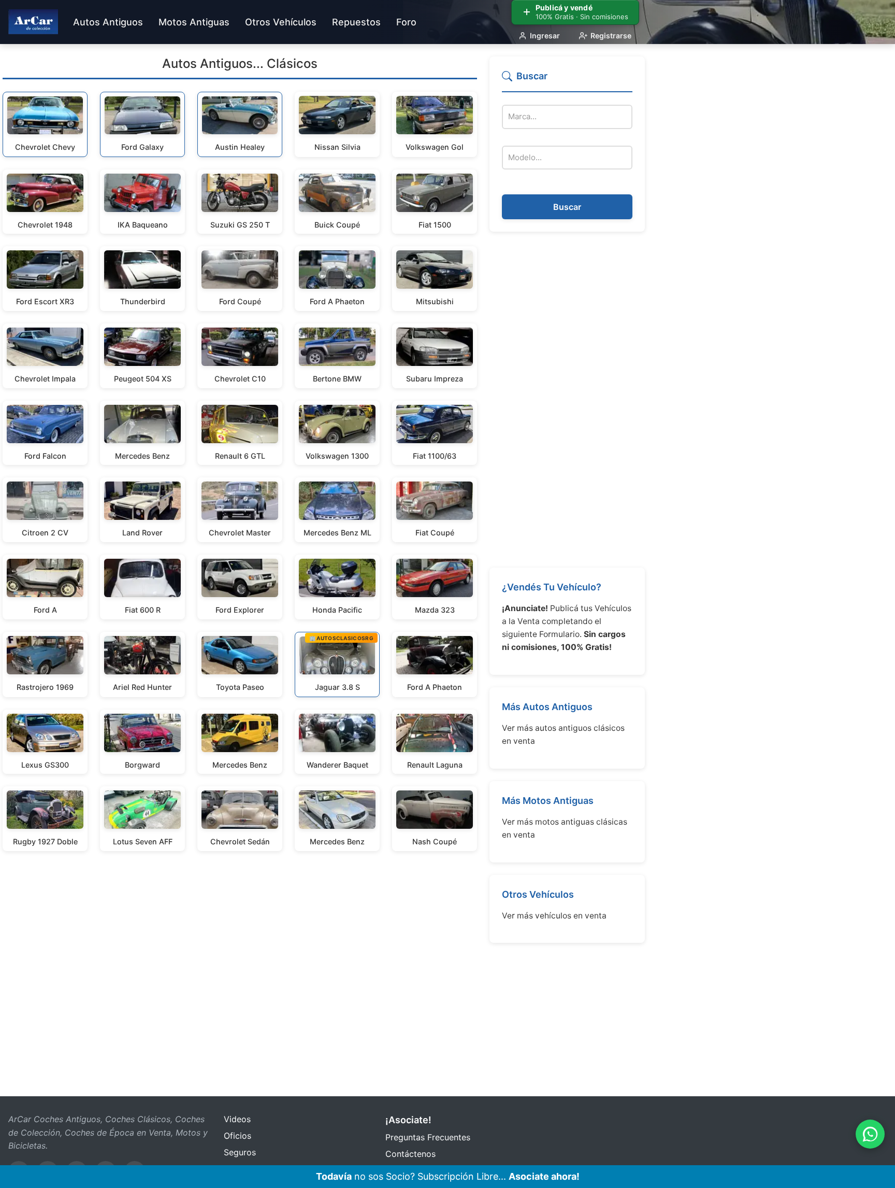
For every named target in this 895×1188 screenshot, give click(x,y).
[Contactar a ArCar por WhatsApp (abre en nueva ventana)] (870, 1134)
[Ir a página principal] (33, 21)
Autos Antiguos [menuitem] (108, 22)
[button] (567, 80)
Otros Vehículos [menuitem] (280, 22)
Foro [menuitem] (406, 22)
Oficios (237, 1135)
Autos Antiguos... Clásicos (239, 63)
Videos (237, 1119)
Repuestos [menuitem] (356, 22)
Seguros (240, 1152)
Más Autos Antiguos (547, 706)
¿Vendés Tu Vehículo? (551, 587)
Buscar (567, 207)
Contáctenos (410, 1154)
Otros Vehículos (538, 894)
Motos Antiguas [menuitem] (193, 22)
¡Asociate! (408, 1119)
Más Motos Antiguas (548, 800)
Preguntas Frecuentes (427, 1137)
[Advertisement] (567, 399)
